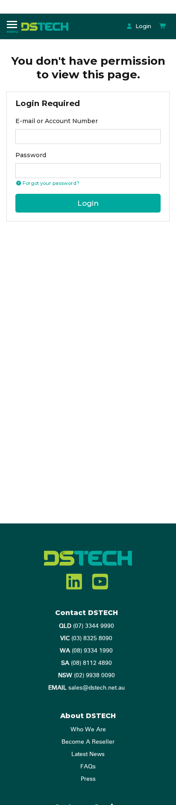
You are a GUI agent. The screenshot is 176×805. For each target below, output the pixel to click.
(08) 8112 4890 (86, 663)
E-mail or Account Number (56, 121)
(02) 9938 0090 (86, 675)
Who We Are (88, 730)
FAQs (88, 767)
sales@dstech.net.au (86, 688)
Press (88, 779)
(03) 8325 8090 (86, 638)
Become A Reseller (88, 742)
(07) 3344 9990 (86, 626)
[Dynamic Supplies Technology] (47, 26)
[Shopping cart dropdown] (162, 26)
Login (142, 26)
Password (30, 155)
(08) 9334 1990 (86, 651)
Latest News (88, 754)
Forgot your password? (50, 183)
